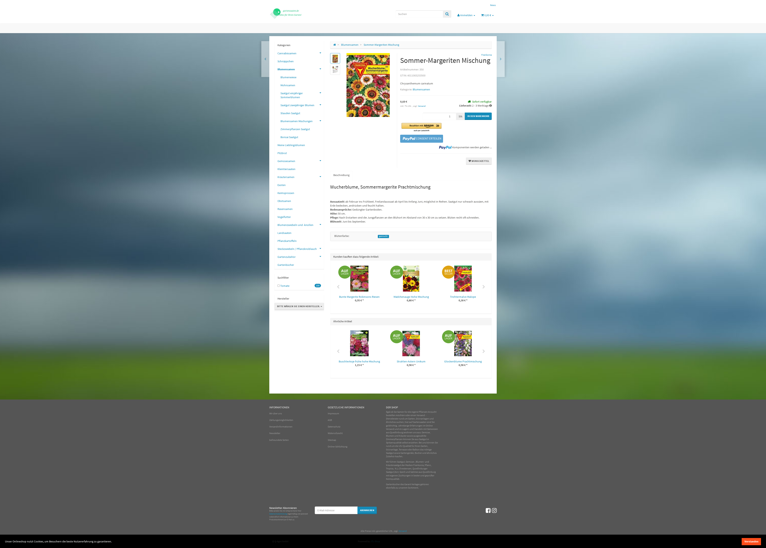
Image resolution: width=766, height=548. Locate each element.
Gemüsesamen (286, 161)
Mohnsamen (287, 85)
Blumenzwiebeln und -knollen (295, 225)
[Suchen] (447, 14)
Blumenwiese (288, 77)
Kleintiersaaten (286, 169)
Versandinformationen (280, 426)
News (493, 5)
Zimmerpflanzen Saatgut (295, 129)
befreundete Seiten (279, 439)
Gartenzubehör (286, 257)
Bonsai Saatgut (289, 137)
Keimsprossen (285, 193)
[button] (421, 127)
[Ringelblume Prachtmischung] (501, 59)
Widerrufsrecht (335, 433)
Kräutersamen (285, 177)
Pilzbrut (282, 153)
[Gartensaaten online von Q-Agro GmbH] (305, 13)
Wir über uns (275, 413)
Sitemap (332, 439)
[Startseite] (334, 44)
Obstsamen (284, 201)
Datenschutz (334, 426)
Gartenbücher (285, 265)
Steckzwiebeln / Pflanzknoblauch (297, 249)
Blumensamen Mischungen (296, 121)
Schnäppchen (285, 61)
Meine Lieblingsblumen (291, 145)
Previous (338, 287)
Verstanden (751, 541)
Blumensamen (421, 89)
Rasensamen (285, 209)
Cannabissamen (286, 53)
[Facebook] (488, 510)
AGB (330, 419)
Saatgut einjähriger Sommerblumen (291, 95)
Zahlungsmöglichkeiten (281, 419)
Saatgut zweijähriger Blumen (297, 105)
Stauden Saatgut (290, 113)
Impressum (333, 413)
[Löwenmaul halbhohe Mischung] (265, 59)
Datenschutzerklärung (278, 513)
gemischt (383, 236)
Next (484, 287)
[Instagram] (494, 510)
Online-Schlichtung (337, 446)
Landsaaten (284, 233)
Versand (421, 106)
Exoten (281, 185)
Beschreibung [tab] (341, 175)
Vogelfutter (284, 217)
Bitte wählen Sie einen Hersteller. (299, 306)
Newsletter (274, 433)
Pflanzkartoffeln (287, 241)
